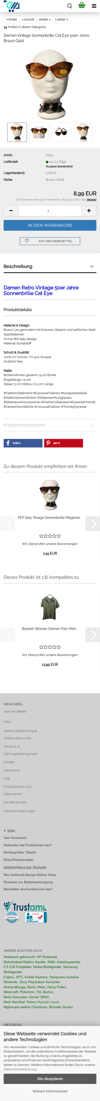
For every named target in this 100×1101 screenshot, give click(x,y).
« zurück (28, 19)
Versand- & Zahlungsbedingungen (21, 750)
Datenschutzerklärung (20, 1069)
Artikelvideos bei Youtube (25, 867)
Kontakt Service (15, 802)
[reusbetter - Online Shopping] (9, 6)
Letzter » (61, 19)
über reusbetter (15, 711)
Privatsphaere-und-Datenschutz (18, 790)
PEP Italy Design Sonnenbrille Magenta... (50, 518)
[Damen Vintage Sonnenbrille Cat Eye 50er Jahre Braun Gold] (50, 84)
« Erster (11, 19)
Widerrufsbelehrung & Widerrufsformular (20, 734)
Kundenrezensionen (24, 424)
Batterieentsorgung (38, 882)
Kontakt (9, 762)
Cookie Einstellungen (19, 811)
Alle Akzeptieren (50, 1079)
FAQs (7, 721)
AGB (7, 778)
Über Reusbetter (15, 838)
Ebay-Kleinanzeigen (18, 860)
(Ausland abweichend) (59, 166)
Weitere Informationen (50, 1091)
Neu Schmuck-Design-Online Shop (30, 875)
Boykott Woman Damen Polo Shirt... (50, 629)
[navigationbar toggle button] (94, 6)
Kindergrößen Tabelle (20, 852)
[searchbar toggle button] (70, 6)
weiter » (45, 19)
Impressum (12, 770)
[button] (11, 210)
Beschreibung (18, 266)
